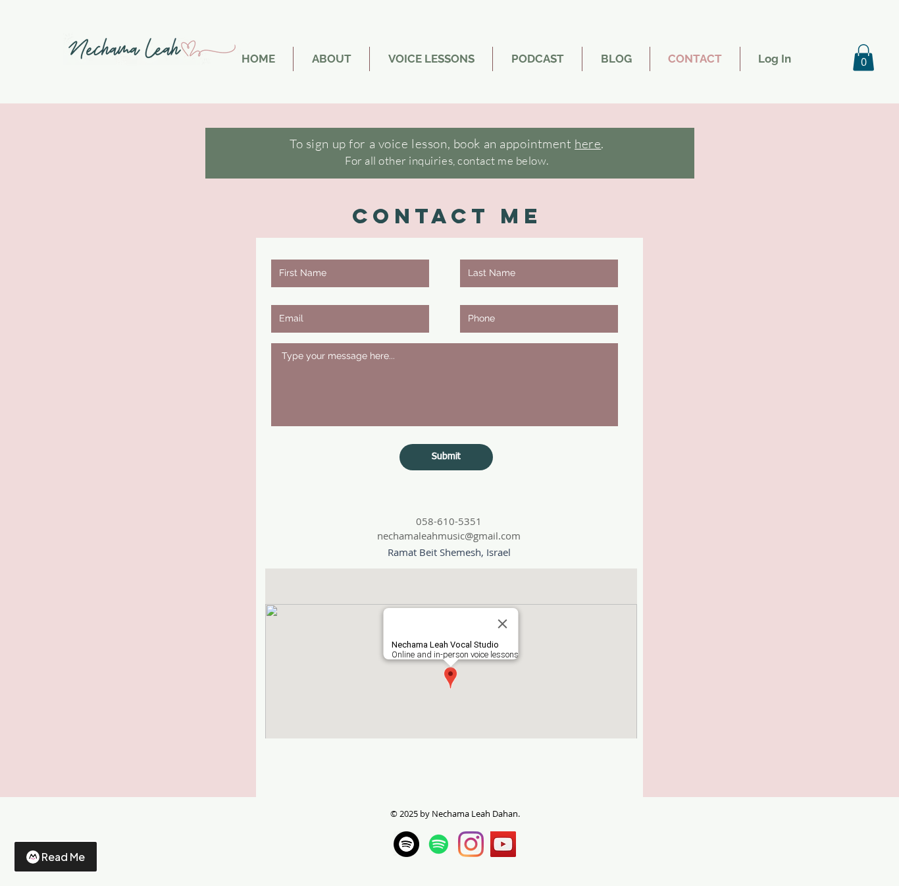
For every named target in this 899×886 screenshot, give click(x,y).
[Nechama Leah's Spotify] (406, 844)
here (588, 144)
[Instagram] (471, 844)
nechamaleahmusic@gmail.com (449, 535)
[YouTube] (503, 844)
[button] (863, 57)
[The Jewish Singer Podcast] (438, 844)
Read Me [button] (63, 857)
